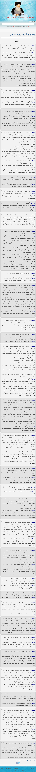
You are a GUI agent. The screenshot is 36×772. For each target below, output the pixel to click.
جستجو (16, 41)
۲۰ (2, 499)
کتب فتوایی (25, 26)
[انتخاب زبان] (30, 21)
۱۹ (2, 487)
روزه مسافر (16, 34)
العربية (32, 768)
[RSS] (32, 21)
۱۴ (2, 334)
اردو (21, 768)
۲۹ (2, 670)
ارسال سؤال (10, 26)
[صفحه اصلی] (34, 21)
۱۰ (2, 231)
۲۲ (2, 550)
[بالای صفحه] (2, 768)
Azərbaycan (8, 768)
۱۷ (2, 435)
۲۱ (2, 522)
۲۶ (2, 618)
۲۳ (2, 578)
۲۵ (2, 602)
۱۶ (2, 400)
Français (17, 770)
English (16, 768)
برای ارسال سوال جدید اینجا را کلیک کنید (26, 760)
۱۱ (2, 273)
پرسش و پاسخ (18, 26)
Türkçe (23, 770)
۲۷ (2, 637)
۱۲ (2, 285)
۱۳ (2, 320)
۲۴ (2, 592)
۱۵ (2, 346)
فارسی (26, 768)
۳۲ (2, 743)
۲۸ (2, 651)
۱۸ (2, 468)
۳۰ (2, 694)
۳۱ (2, 710)
